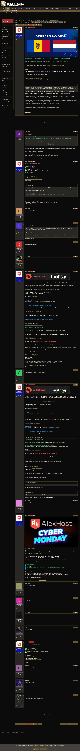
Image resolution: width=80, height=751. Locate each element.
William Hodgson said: (30, 482)
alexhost (32, 22)
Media (33, 8)
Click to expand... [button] (51, 144)
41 (32, 24)
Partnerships (57, 8)
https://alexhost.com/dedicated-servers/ (33, 179)
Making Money (5, 87)
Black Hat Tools (5, 41)
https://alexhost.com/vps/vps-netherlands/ (55, 65)
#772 (76, 515)
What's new (27, 8)
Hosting (4, 57)
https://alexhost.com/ (33, 296)
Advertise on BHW (47, 122)
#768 (76, 271)
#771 (76, 500)
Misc (3, 59)
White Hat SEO (5, 34)
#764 (76, 208)
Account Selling (5, 50)
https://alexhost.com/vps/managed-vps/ (33, 311)
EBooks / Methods (6, 55)
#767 (76, 256)
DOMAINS (47, 289)
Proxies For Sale (5, 62)
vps (64, 22)
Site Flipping (5, 92)
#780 (76, 695)
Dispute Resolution (6, 99)
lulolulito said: (28, 226)
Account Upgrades (49, 8)
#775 (76, 612)
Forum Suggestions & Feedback (6, 102)
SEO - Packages (5, 66)
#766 (76, 242)
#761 (76, 27)
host (43, 22)
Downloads (4, 45)
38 (25, 24)
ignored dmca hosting (53, 22)
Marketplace (14, 8)
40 (30, 24)
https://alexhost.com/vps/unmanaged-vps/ (33, 325)
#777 (76, 642)
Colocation (40, 289)
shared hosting (60, 22)
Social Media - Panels (6, 71)
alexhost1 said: (29, 134)
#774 (76, 598)
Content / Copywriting (7, 52)
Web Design (5, 73)
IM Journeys (4, 85)
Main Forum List (5, 29)
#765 (76, 223)
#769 (76, 370)
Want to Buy (5, 94)
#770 (76, 384)
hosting (46, 22)
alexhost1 (18, 22)
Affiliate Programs (6, 80)
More (3, 76)
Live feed (2, 10)
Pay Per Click (5, 90)
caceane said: (28, 492)
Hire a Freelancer (6, 83)
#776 (76, 627)
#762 (76, 131)
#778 (76, 665)
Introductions (5, 105)
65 (36, 24)
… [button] (21, 24)
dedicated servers (38, 22)
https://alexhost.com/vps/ (30, 176)
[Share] (74, 27)
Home (2, 8)
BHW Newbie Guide (6, 36)
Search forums (14, 10)
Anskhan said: (28, 85)
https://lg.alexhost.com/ (37, 356)
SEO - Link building (6, 64)
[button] (31, 8)
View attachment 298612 (31, 136)
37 (23, 24)
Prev (17, 24)
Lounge (3, 107)
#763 (76, 161)
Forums (7, 8)
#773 (76, 583)
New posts (8, 10)
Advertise (20, 8)
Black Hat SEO (5, 31)
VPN (44, 289)
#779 (76, 680)
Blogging (4, 38)
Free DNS (52, 289)
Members (40, 8)
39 (28, 24)
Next (39, 24)
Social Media (5, 43)
